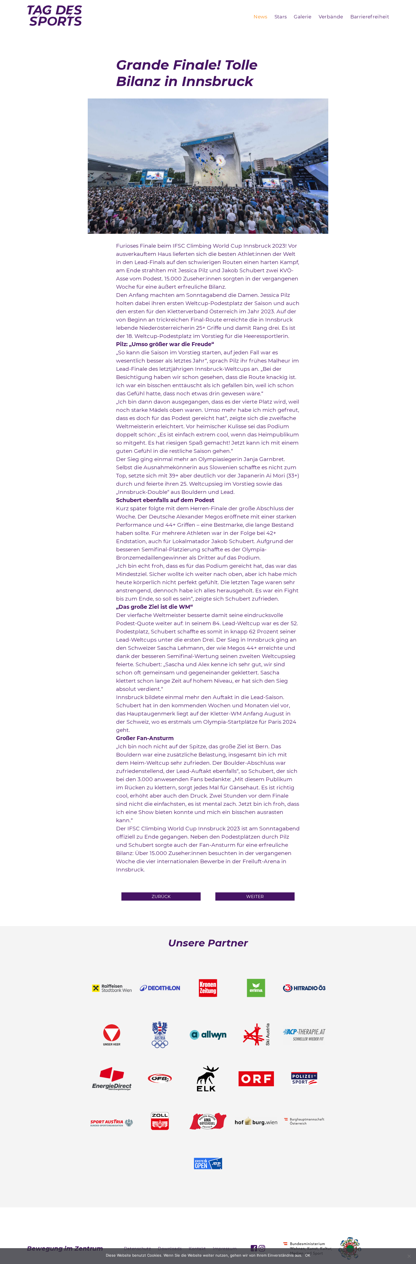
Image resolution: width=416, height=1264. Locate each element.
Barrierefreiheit (369, 17)
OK (307, 1255)
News (260, 17)
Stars (281, 17)
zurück (161, 896)
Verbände (331, 17)
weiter (255, 896)
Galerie (302, 17)
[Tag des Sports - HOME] (54, 16)
